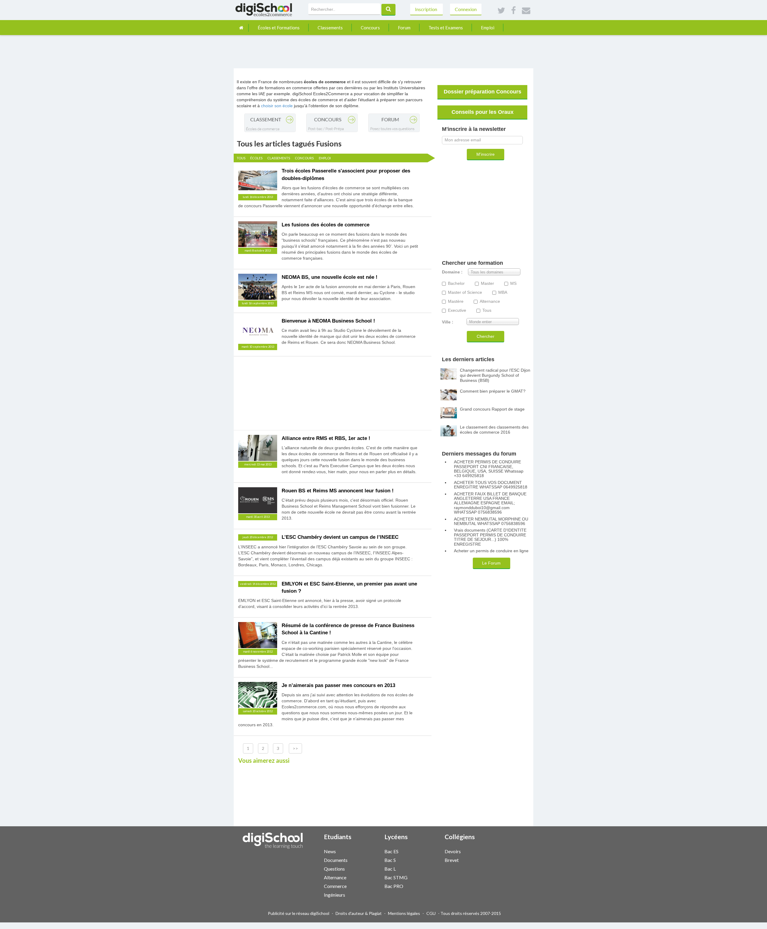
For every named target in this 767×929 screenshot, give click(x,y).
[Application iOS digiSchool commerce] (367, 885)
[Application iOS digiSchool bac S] (428, 859)
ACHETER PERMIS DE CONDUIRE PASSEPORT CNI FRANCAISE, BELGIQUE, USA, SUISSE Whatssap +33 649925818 (488, 469)
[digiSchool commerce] (364, 885)
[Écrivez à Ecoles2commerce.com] (526, 11)
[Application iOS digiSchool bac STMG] (428, 876)
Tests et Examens (445, 27)
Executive (457, 310)
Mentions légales (404, 913)
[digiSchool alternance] (364, 877)
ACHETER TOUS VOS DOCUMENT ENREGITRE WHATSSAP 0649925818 (490, 484)
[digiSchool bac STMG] (425, 877)
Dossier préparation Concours (482, 92)
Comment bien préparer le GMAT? (493, 391)
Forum (404, 27)
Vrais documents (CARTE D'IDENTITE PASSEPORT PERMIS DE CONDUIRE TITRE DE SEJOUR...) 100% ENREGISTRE (490, 537)
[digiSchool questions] (364, 868)
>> (295, 748)
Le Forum (491, 563)
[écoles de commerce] (241, 27)
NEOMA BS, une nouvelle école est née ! (330, 277)
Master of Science (465, 292)
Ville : (447, 322)
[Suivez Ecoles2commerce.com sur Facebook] (513, 11)
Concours (370, 27)
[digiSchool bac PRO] (425, 885)
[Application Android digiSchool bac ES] (431, 850)
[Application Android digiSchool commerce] (370, 885)
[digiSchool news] (364, 851)
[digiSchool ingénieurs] (364, 894)
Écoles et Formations (279, 27)
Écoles (256, 158)
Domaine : (452, 272)
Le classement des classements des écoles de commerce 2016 (494, 430)
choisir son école (277, 105)
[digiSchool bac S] (425, 859)
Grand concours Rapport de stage (492, 409)
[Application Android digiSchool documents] (370, 859)
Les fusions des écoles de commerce (325, 225)
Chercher (485, 336)
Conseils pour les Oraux (483, 112)
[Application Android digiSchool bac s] (431, 859)
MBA (502, 292)
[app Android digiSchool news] (370, 850)
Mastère (455, 301)
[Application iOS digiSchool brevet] (488, 859)
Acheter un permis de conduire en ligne (491, 551)
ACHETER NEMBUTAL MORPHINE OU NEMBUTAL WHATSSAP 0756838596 (491, 521)
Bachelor (456, 283)
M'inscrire (485, 154)
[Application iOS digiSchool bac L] (428, 868)
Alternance (490, 301)
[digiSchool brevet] (485, 859)
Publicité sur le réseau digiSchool (298, 913)
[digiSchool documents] (364, 859)
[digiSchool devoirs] (485, 851)
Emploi (487, 27)
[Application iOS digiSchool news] (367, 850)
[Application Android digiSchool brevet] (491, 859)
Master (487, 283)
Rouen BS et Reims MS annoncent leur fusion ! (338, 491)
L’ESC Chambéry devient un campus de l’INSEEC (340, 537)
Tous (241, 158)
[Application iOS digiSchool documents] (367, 859)
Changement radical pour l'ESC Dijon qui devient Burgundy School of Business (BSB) (495, 375)
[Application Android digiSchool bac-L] (431, 868)
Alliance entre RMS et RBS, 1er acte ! (326, 438)
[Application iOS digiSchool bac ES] (428, 850)
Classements (330, 27)
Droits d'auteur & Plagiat (359, 913)
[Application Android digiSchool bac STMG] (431, 876)
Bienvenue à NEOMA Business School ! (328, 321)
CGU (431, 913)
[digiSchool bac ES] (425, 851)
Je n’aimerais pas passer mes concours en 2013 (338, 685)
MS (513, 283)
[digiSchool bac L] (425, 868)
